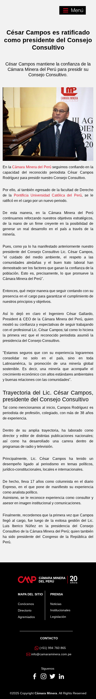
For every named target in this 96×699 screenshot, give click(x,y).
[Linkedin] (61, 676)
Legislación (58, 616)
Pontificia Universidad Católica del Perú (48, 195)
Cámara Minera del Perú (31, 167)
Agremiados (26, 617)
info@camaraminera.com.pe (51, 654)
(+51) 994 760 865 (53, 648)
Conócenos (26, 604)
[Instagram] (44, 676)
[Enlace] (47, 579)
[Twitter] (53, 676)
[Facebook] (35, 676)
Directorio (24, 610)
